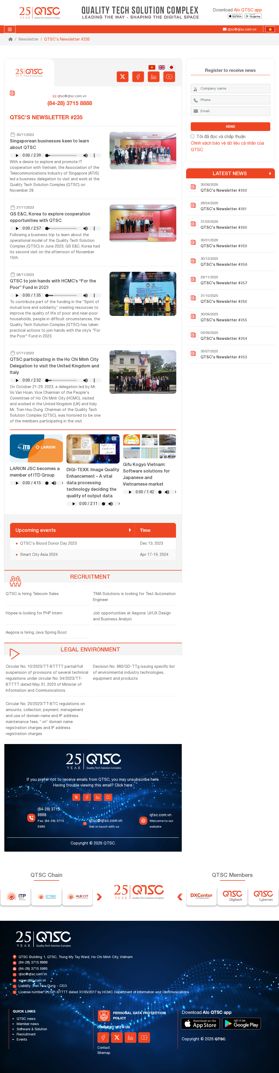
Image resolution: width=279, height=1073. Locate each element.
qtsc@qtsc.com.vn (71, 96)
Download (237, 9)
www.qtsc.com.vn (32, 980)
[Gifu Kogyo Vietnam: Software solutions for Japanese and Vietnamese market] (149, 446)
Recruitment (26, 1034)
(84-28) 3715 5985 (33, 969)
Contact (103, 1047)
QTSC (220, 1039)
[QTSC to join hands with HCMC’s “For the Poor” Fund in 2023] (143, 293)
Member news (28, 1024)
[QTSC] (40, 12)
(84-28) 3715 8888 (33, 962)
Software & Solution (32, 1029)
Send (230, 126)
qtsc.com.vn (160, 815)
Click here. (124, 785)
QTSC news (26, 1019)
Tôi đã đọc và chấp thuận (220, 136)
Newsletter (28, 39)
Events (22, 1039)
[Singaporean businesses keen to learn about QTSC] (143, 150)
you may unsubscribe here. (135, 779)
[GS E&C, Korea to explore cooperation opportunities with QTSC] (143, 223)
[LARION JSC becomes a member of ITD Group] (36, 448)
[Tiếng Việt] (269, 29)
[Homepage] (10, 39)
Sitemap (103, 1053)
